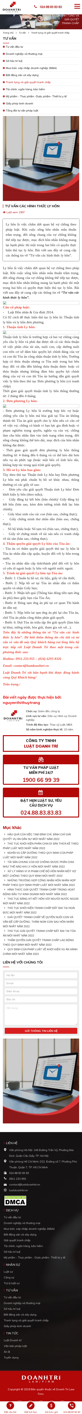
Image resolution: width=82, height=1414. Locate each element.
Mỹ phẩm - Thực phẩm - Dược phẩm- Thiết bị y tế (34, 1257)
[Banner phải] (41, 1082)
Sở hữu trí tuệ (14, 61)
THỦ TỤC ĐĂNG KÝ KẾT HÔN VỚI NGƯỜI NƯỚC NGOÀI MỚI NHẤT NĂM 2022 (41, 901)
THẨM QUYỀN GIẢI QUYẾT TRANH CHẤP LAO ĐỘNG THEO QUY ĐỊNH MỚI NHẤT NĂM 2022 (38, 942)
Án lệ (7, 1351)
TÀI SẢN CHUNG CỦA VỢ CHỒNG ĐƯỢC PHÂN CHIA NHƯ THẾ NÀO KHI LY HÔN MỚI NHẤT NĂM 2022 (38, 864)
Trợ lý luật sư (11, 1283)
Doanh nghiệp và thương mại (24, 54)
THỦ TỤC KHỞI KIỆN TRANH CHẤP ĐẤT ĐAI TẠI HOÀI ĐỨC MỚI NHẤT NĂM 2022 (39, 910)
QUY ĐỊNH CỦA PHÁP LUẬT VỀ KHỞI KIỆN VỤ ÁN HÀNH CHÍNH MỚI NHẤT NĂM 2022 (40, 951)
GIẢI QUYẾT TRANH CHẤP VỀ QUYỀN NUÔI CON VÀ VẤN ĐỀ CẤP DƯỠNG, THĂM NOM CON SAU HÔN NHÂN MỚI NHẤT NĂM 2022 (38, 922)
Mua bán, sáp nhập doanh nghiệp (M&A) (31, 68)
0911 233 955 (17, 1179)
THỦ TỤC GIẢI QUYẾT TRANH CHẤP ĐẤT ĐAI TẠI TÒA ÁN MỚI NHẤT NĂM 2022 (39, 933)
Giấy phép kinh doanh (19, 103)
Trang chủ (8, 32)
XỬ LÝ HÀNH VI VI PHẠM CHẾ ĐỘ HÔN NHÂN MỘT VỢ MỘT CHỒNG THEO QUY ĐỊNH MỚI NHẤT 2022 (39, 873)
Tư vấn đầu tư (14, 46)
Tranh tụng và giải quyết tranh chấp (50, 32)
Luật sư (8, 1271)
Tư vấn (22, 32)
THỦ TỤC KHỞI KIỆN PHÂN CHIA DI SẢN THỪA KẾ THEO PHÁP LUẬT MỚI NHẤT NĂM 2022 (41, 846)
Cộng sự (9, 1277)
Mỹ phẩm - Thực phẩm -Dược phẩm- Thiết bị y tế (36, 96)
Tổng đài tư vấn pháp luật (22, 110)
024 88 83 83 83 (51, 7)
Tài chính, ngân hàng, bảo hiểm (25, 89)
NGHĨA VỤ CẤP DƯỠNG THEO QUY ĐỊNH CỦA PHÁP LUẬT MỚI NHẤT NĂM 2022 (38, 855)
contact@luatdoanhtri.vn (24, 1184)
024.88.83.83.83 (41, 812)
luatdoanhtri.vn (18, 1190)
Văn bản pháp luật (15, 1346)
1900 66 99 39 (41, 780)
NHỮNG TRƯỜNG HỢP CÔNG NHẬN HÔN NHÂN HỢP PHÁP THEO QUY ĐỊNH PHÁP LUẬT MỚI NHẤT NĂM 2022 (39, 882)
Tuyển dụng (11, 1357)
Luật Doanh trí (13, 1340)
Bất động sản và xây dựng (22, 75)
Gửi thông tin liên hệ (41, 1031)
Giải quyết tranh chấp (17, 1240)
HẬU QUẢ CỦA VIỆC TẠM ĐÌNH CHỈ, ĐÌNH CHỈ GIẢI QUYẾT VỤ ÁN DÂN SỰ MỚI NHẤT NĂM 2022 (37, 837)
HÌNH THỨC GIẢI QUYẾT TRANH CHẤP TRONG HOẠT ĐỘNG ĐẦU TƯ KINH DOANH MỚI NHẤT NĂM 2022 (39, 892)
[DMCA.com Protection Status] (15, 1200)
